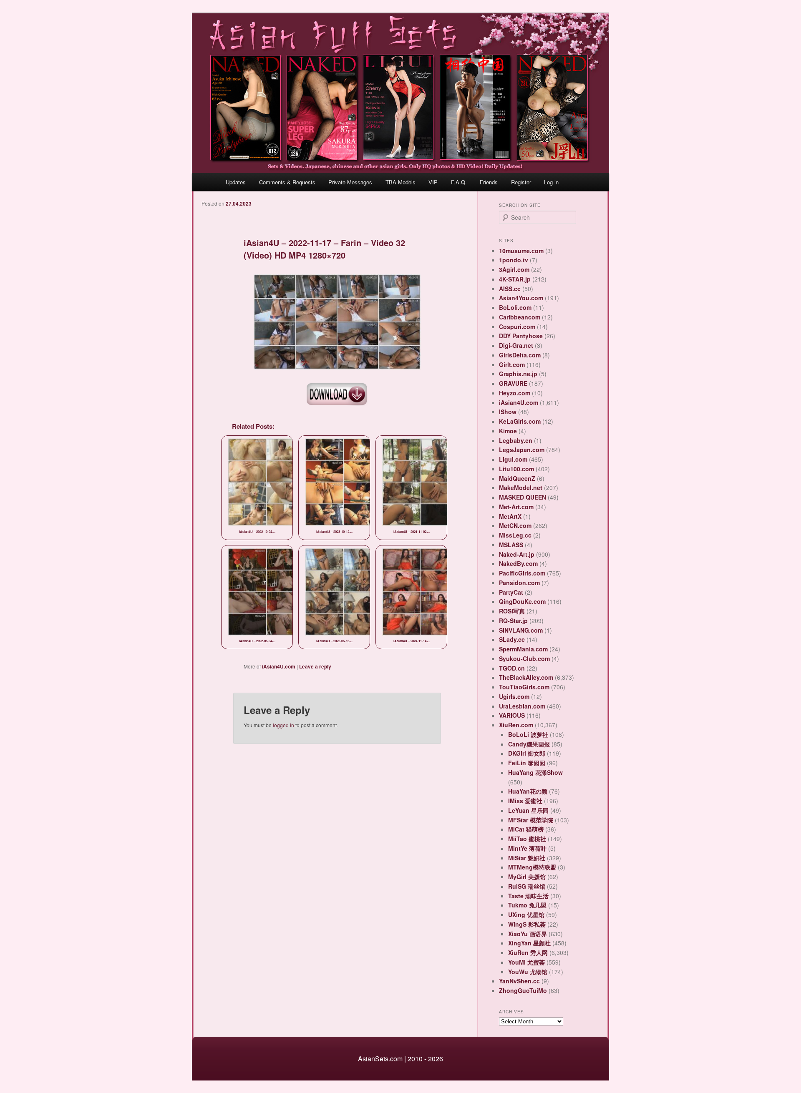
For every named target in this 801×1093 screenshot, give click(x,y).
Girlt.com (512, 364)
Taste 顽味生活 (528, 896)
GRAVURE (513, 383)
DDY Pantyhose (521, 336)
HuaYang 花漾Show (535, 772)
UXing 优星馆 (526, 914)
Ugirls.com (514, 696)
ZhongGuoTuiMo (523, 990)
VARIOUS (512, 715)
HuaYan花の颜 (527, 791)
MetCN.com (515, 525)
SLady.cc (512, 639)
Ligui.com (513, 459)
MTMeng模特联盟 (532, 867)
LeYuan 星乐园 (528, 810)
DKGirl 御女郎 (526, 753)
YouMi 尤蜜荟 (526, 962)
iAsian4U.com (278, 666)
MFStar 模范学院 (530, 820)
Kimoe (508, 431)
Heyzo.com (514, 393)
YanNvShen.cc (519, 981)
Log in (551, 182)
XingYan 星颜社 (529, 943)
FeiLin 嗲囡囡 (526, 763)
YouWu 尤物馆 (527, 971)
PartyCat (511, 592)
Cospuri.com (517, 326)
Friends (489, 182)
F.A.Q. (459, 182)
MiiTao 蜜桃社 (527, 838)
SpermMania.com (523, 649)
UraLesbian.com (522, 706)
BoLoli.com (515, 307)
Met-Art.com (516, 507)
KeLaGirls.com (520, 421)
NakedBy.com (518, 563)
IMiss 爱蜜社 (525, 801)
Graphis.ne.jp (518, 373)
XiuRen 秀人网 (528, 952)
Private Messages (350, 182)
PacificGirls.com (522, 573)
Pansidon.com (519, 582)
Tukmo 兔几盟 (527, 905)
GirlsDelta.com (520, 355)
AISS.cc (510, 288)
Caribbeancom (519, 317)
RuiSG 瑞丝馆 (526, 886)
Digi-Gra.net (516, 345)
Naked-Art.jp (516, 554)
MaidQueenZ (517, 478)
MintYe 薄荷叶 (527, 848)
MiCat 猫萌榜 (526, 829)
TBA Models (400, 182)
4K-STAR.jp (515, 279)
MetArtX (510, 516)
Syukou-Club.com (524, 658)
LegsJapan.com (521, 449)
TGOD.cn (512, 668)
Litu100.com (516, 469)
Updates (236, 182)
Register (521, 182)
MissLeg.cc (515, 535)
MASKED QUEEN (522, 497)
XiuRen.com (516, 725)
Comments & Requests (287, 182)
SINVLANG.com (521, 630)
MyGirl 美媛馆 (527, 876)
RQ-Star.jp (513, 620)
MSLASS (511, 544)
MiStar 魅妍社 (526, 858)
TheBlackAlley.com (526, 677)
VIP (433, 182)
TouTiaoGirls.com (524, 687)
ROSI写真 (512, 611)
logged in (283, 725)
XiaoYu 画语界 (527, 934)
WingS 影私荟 (527, 924)
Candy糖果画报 (529, 744)
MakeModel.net (520, 487)
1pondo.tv (513, 260)
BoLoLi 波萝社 (528, 734)
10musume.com (521, 250)
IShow (507, 411)
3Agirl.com (514, 269)
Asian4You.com (521, 298)
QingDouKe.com (522, 601)
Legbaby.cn (515, 440)
